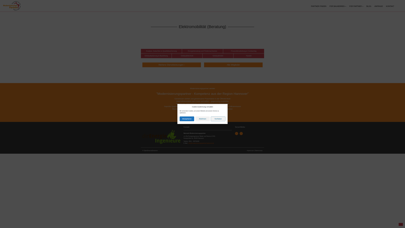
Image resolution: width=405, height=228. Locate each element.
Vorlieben (218, 119)
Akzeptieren (187, 119)
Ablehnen (202, 119)
